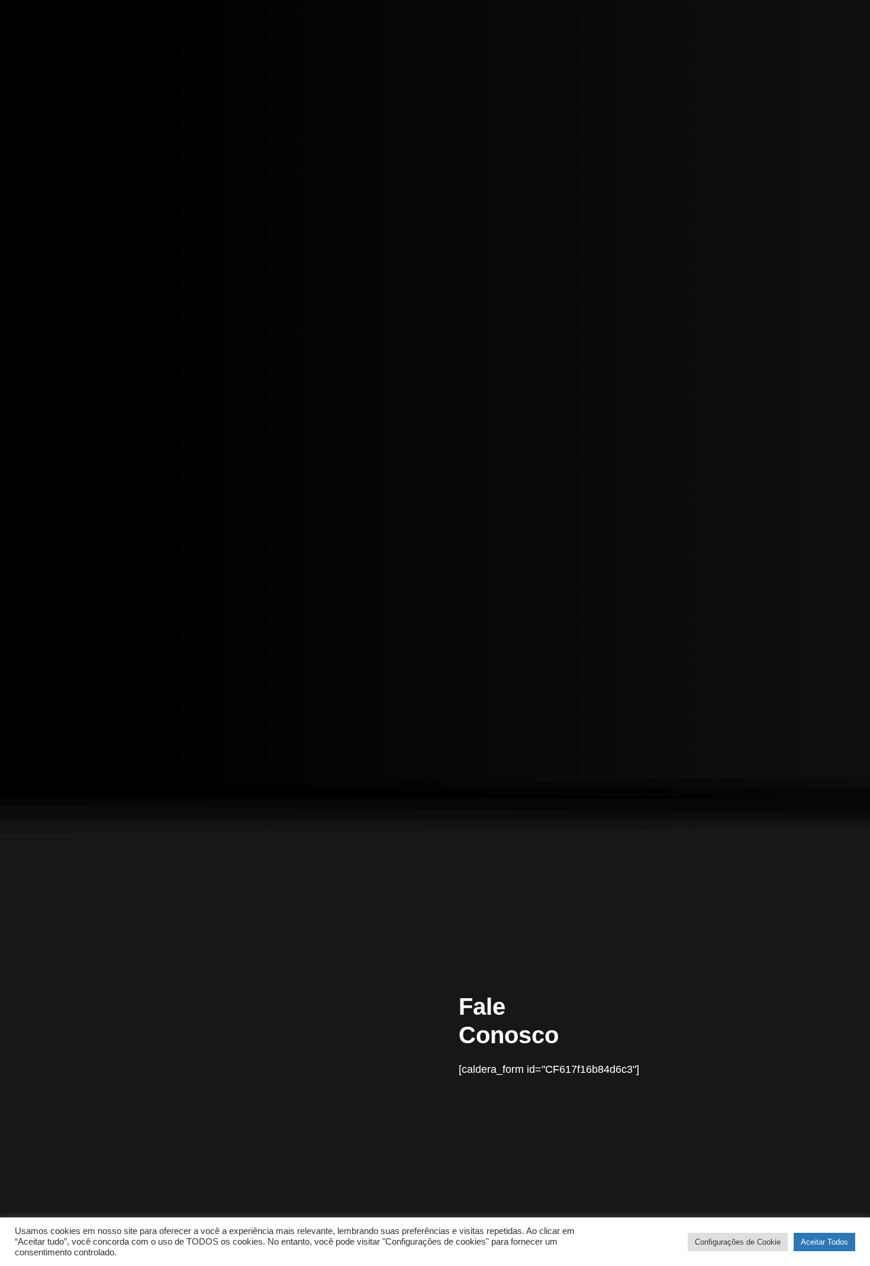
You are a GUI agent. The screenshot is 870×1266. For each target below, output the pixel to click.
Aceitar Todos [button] (824, 1242)
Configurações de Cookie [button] (738, 1242)
